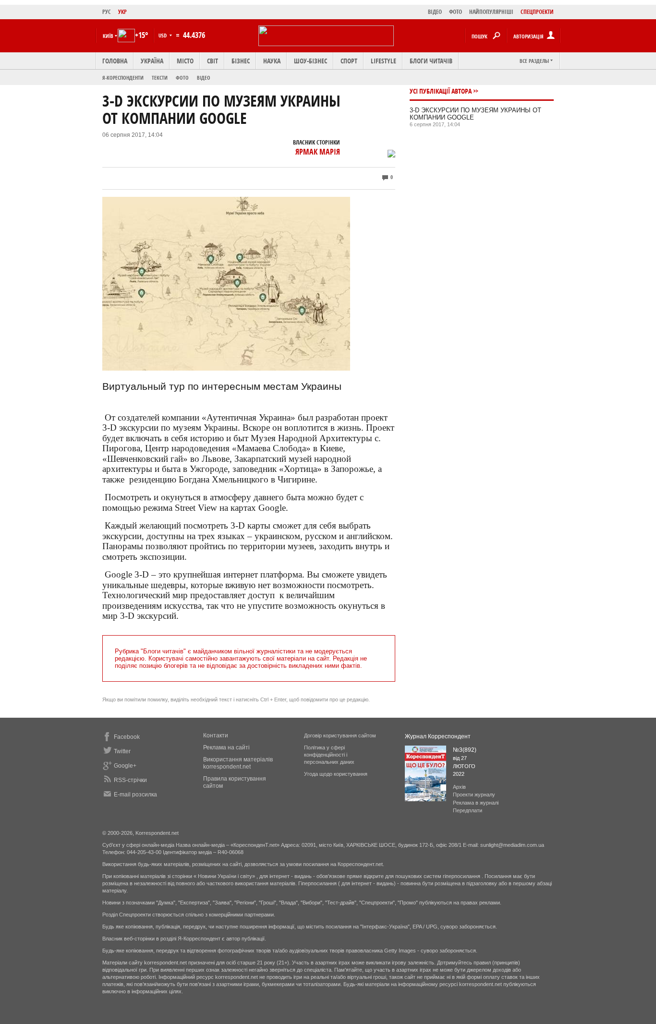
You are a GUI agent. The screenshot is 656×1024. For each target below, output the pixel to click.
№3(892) (464, 750)
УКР (122, 12)
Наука (271, 60)
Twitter (122, 751)
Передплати (467, 810)
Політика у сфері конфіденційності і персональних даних (329, 755)
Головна (114, 60)
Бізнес (240, 60)
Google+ (125, 765)
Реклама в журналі (475, 803)
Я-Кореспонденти (123, 77)
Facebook (127, 737)
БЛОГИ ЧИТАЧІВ (431, 60)
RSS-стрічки (130, 780)
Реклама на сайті (226, 747)
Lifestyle (383, 60)
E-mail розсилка (135, 794)
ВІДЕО (435, 12)
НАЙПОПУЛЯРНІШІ (491, 12)
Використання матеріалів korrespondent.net (238, 763)
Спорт (348, 60)
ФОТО (455, 12)
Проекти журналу (474, 794)
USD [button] (163, 35)
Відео (203, 77)
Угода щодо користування (335, 774)
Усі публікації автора (441, 91)
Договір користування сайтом (340, 735)
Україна (152, 60)
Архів (459, 787)
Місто (185, 60)
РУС (106, 12)
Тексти (160, 77)
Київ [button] (108, 35)
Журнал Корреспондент (438, 736)
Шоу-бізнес (310, 60)
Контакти (215, 735)
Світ (212, 60)
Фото (182, 77)
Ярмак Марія (317, 151)
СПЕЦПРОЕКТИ (537, 12)
